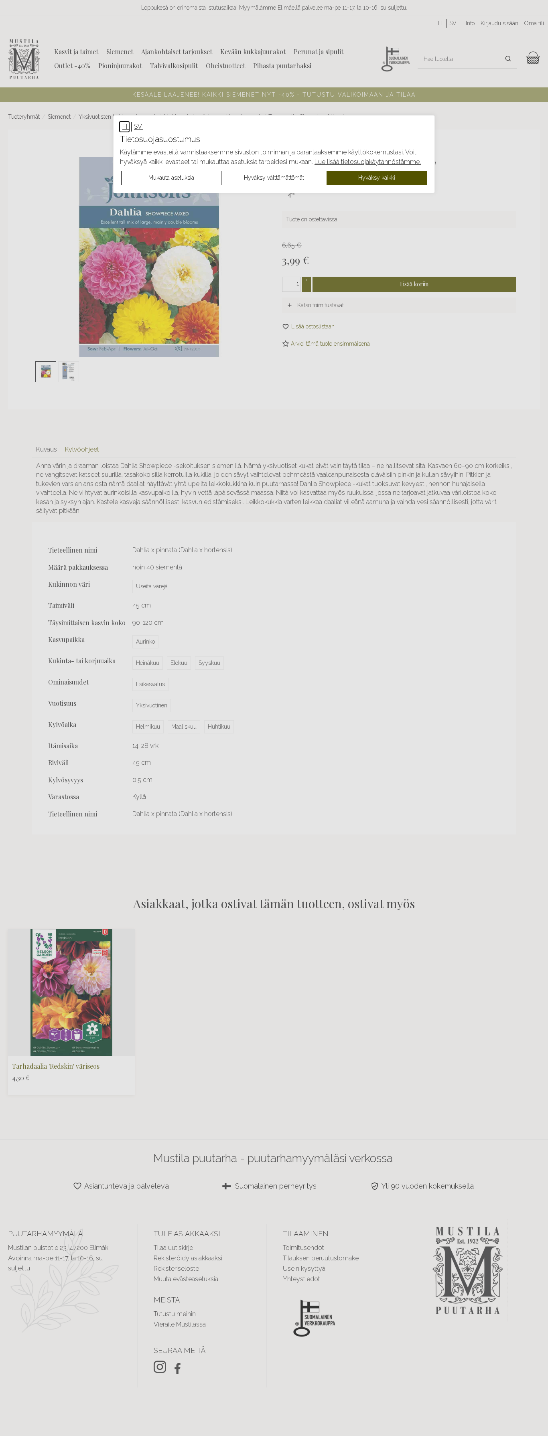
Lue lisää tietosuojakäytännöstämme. (368, 162)
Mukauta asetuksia (171, 177)
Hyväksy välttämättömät (274, 177)
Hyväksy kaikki (376, 177)
